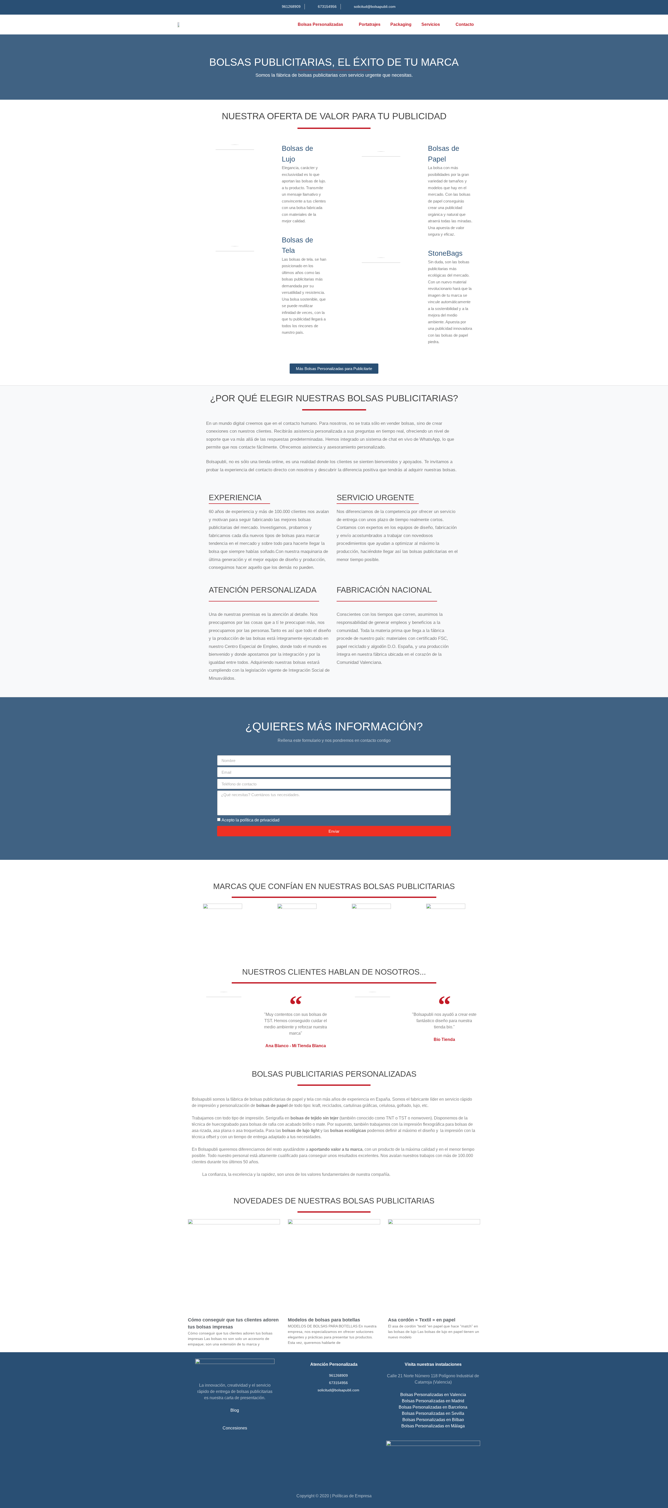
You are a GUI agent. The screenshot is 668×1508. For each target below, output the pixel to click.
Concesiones (235, 1428)
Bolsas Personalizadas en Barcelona (433, 1407)
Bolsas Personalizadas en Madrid (433, 1401)
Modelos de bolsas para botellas (324, 1319)
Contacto (465, 24)
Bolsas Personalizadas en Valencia (433, 1394)
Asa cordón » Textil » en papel (421, 1319)
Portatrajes (369, 24)
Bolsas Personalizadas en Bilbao (433, 1419)
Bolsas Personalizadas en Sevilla (433, 1413)
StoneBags (445, 253)
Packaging (400, 24)
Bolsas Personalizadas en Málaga (433, 1426)
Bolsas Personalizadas (320, 24)
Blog (234, 1410)
